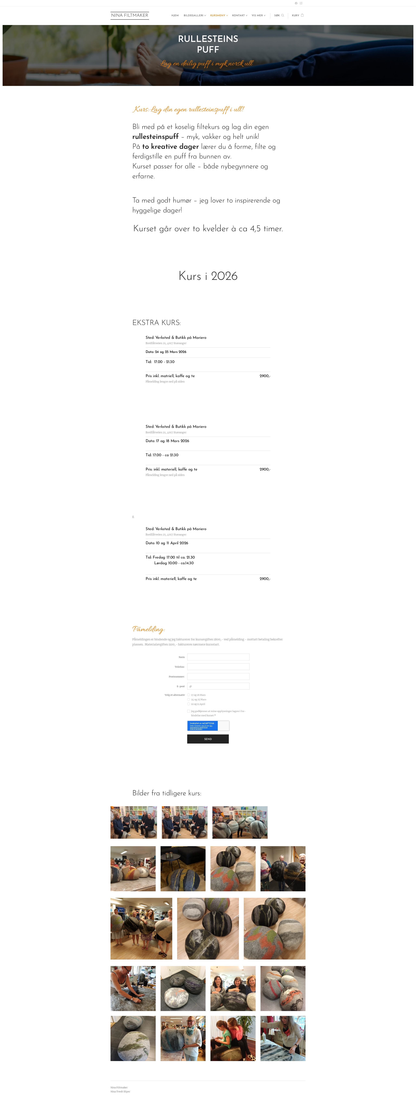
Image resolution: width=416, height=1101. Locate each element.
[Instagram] (301, 3)
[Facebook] (296, 3)
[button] (279, 16)
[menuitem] (176, 16)
